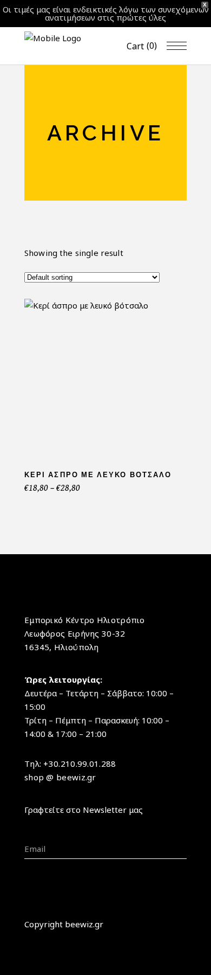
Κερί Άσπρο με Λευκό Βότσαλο (98, 475)
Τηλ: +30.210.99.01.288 (70, 763)
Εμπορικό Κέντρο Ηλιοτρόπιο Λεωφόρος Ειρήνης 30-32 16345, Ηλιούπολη (84, 633)
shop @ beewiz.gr (60, 777)
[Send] (183, 832)
